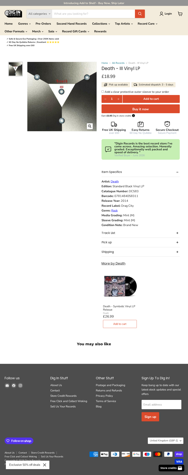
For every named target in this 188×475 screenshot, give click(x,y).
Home (9, 24)
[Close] (44, 464)
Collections (100, 24)
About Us (56, 385)
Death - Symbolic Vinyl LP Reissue (119, 308)
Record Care (146, 24)
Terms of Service (106, 401)
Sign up (150, 417)
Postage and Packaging (110, 385)
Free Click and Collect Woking (68, 401)
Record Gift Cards (74, 31)
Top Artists (123, 24)
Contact (55, 390)
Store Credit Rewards (63, 396)
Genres (23, 24)
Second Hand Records (72, 24)
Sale (51, 31)
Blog (99, 406)
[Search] (140, 14)
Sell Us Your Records (63, 406)
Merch (36, 31)
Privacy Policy (104, 396)
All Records (118, 63)
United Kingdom (164, 440)
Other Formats (15, 31)
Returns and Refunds (109, 390)
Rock (114, 210)
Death (115, 181)
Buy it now (140, 109)
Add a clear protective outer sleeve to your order (137, 92)
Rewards (100, 31)
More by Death (113, 264)
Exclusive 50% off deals (24, 464)
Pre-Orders (43, 24)
